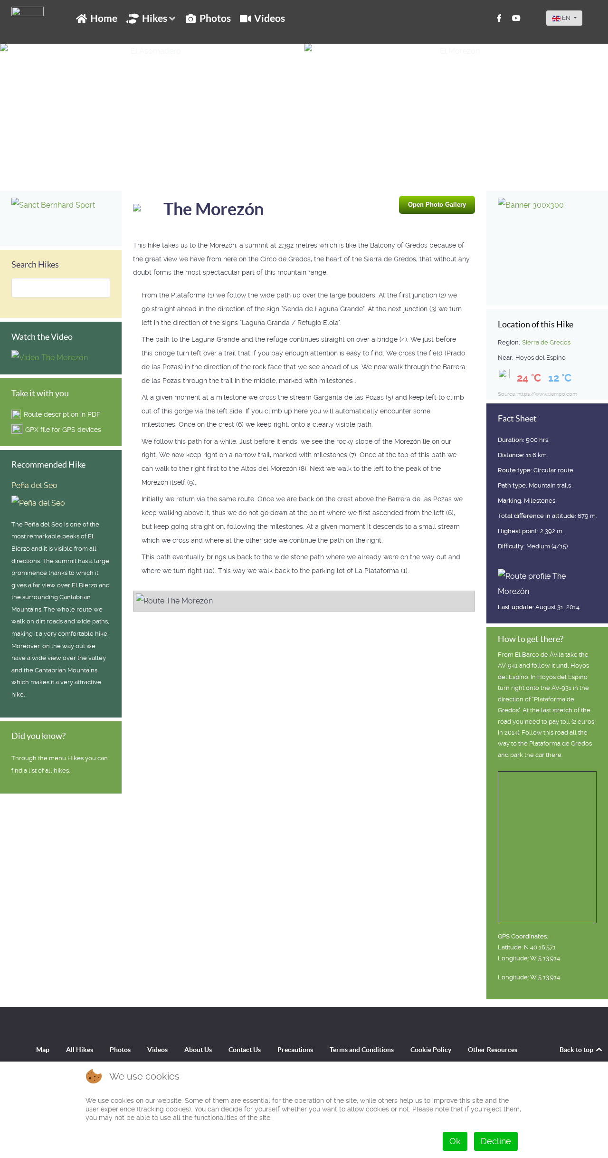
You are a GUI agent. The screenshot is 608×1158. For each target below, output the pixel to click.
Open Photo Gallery (437, 204)
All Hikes (79, 1049)
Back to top (577, 1049)
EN (566, 17)
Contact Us (244, 1049)
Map (42, 1049)
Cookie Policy (430, 1049)
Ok (455, 1141)
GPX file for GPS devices (63, 429)
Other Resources (492, 1049)
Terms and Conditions (362, 1049)
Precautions (295, 1049)
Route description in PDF (62, 414)
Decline (496, 1141)
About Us (198, 1049)
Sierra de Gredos (546, 342)
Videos (157, 1049)
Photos (120, 1049)
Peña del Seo (34, 485)
